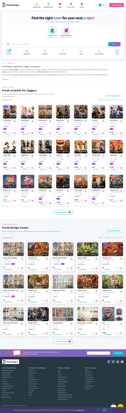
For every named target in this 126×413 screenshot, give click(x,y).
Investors (88, 384)
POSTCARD (56, 329)
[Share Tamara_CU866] (96, 258)
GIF (117, 54)
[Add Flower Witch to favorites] (10, 168)
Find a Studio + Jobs (8, 393)
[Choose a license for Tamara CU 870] (121, 200)
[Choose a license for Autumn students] (50, 133)
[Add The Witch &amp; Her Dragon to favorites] (117, 133)
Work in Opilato (89, 386)
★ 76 (54, 326)
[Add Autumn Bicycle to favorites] (117, 168)
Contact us (88, 388)
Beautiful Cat (60, 120)
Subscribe (118, 353)
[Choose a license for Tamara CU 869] (46, 333)
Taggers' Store (6, 372)
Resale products (99, 54)
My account (32, 370)
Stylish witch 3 (96, 155)
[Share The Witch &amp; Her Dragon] (121, 121)
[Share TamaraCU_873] (96, 291)
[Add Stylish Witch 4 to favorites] (99, 203)
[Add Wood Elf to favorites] (64, 168)
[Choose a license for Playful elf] (85, 168)
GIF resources (53, 75)
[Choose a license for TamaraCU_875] (121, 268)
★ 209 (111, 159)
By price (121, 99)
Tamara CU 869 (32, 323)
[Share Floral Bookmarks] (71, 323)
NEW (7, 106)
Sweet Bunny (25, 120)
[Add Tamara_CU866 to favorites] (92, 268)
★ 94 (22, 124)
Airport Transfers (63, 399)
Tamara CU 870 (114, 190)
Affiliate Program (63, 381)
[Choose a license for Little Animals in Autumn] (14, 133)
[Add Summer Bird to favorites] (46, 203)
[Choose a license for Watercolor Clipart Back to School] (22, 333)
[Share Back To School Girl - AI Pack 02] (22, 291)
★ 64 (29, 294)
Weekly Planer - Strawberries (86, 323)
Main (3, 63)
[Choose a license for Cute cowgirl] (85, 200)
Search (114, 44)
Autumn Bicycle (114, 155)
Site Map (31, 390)
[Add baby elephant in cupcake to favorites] (28, 200)
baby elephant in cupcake (25, 190)
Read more (80, 410)
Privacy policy (89, 377)
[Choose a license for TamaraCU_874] (46, 301)
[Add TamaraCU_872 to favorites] (117, 301)
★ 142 (75, 124)
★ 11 (29, 261)
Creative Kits (27, 54)
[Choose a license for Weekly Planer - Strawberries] (96, 333)
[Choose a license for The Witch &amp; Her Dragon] (121, 133)
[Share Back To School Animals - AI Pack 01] (22, 258)
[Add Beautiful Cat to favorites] (64, 133)
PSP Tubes (9, 54)
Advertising (5, 384)
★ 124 (40, 124)
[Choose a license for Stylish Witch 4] (103, 203)
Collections (61, 379)
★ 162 (4, 159)
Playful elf (77, 155)
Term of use (88, 375)
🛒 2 (96, 159)
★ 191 (93, 124)
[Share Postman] (103, 121)
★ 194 (22, 194)
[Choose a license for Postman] (103, 133)
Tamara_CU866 (82, 258)
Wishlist (31, 375)
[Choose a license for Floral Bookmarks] (71, 333)
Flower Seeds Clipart (59, 290)
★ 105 (103, 294)
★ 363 (103, 326)
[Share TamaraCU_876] (46, 258)
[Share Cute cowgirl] (85, 191)
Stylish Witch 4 (96, 190)
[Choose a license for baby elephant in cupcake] (32, 200)
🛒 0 (24, 124)
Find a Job (5, 395)
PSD (104, 329)
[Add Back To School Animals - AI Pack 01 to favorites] (18, 268)
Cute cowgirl (78, 190)
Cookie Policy (89, 379)
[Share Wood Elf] (68, 156)
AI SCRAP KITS (32, 264)
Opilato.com (61, 388)
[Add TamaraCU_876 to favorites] (42, 268)
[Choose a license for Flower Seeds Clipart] (71, 301)
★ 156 (40, 159)
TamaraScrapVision (115, 191)
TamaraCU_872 (106, 290)
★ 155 (111, 124)
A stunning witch (43, 155)
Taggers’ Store (6, 72)
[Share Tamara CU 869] (46, 323)
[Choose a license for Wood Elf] (68, 168)
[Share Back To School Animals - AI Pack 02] (71, 258)
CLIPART (55, 296)
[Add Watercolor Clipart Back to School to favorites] (18, 333)
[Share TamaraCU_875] (121, 258)
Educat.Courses (62, 393)
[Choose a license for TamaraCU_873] (96, 301)
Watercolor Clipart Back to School (11, 323)
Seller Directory (62, 377)
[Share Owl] (121, 323)
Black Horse (59, 190)
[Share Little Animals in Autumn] (14, 121)
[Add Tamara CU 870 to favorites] (117, 200)
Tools (3, 379)
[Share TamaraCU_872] (121, 291)
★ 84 (78, 294)
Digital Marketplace (43, 72)
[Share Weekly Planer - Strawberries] (96, 323)
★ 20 (4, 124)
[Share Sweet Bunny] (32, 121)
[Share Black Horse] (68, 191)
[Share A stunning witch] (50, 156)
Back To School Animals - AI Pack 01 (11, 258)
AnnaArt (6, 122)
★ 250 (40, 194)
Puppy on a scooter (7, 190)
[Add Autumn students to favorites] (46, 133)
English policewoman (25, 155)
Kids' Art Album (6, 397)
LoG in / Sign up (116, 5)
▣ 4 (62, 124)
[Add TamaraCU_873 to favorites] (92, 301)
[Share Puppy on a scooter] (14, 191)
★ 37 (4, 294)
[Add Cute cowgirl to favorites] (81, 200)
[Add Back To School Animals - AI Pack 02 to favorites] (67, 268)
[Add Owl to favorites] (117, 333)
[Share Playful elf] (85, 156)
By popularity (114, 99)
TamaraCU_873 (82, 290)
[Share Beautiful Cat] (68, 121)
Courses (4, 381)
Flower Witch (7, 155)
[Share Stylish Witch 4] (103, 191)
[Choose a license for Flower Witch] (14, 168)
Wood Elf (59, 155)
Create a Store (33, 384)
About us (87, 370)
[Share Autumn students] (50, 121)
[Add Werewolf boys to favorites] (81, 133)
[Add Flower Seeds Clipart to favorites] (67, 301)
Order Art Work (6, 388)
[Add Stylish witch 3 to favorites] (99, 168)
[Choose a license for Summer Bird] (50, 203)
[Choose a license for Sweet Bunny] (32, 133)
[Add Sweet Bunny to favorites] (28, 133)
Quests (31, 395)
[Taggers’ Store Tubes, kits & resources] (52, 30)
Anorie (55, 292)
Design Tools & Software (65, 395)
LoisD (55, 324)
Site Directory (62, 386)
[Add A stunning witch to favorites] (46, 168)
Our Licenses (32, 386)
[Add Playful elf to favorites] (81, 168)
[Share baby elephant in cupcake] (32, 191)
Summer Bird (42, 190)
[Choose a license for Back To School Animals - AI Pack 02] (71, 268)
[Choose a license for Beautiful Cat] (68, 133)
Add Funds (32, 377)
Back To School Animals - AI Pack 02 (61, 258)
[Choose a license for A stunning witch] (50, 168)
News (30, 393)
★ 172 (22, 159)
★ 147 (57, 124)
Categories (61, 384)
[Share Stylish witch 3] (103, 156)
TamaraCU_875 (106, 258)
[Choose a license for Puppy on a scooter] (14, 200)
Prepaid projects (7, 377)
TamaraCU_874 (32, 290)
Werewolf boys (78, 120)
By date (107, 99)
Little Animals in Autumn (7, 120)
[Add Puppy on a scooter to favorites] (10, 200)
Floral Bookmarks (58, 323)
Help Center (32, 381)
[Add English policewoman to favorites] (28, 168)
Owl (103, 323)
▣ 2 (27, 124)
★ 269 (111, 194)
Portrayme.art (62, 390)
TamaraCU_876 (32, 258)
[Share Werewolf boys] (85, 121)
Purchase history (34, 379)
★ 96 (4, 326)
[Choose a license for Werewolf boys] (85, 133)
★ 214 (75, 159)
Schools (4, 390)
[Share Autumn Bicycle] (121, 156)
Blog (59, 370)
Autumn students (43, 120)
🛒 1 (7, 124)
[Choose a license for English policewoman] (32, 168)
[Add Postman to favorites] (99, 133)
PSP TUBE (6, 126)
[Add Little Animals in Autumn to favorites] (10, 133)
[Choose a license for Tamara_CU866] (96, 268)
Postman (94, 120)
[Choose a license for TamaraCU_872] (121, 301)
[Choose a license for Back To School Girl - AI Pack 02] (22, 301)
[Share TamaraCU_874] (46, 291)
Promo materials (34, 388)
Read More (5, 79)
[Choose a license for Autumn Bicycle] (121, 168)
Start (81, 54)
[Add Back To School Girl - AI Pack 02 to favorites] (18, 301)
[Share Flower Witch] (14, 156)
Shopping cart (33, 372)
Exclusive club (6, 375)
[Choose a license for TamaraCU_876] (46, 268)
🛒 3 (106, 261)
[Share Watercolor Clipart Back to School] (22, 323)
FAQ (59, 372)
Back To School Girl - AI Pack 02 (11, 290)
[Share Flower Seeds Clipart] (71, 291)
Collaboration (89, 381)
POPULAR (61, 141)
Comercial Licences (7, 386)
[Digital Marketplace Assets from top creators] (66, 30)
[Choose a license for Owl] (121, 333)
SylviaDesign (7, 259)
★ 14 (54, 261)
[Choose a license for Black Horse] (68, 203)
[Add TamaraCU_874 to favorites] (42, 301)
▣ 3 (9, 124)
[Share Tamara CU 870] (121, 191)
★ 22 (103, 261)
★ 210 (93, 159)
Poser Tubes (63, 54)
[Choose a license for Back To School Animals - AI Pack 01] (22, 268)
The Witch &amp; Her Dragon (114, 120)
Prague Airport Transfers (65, 397)
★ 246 (75, 194)
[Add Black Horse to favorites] (64, 203)
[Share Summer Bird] (50, 191)
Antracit (6, 191)
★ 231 (57, 159)
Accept (105, 410)
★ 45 (4, 261)
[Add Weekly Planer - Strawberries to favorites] (92, 333)
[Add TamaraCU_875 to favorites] (117, 268)
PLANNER (80, 329)
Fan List (60, 375)
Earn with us (88, 372)
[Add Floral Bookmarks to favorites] (67, 333)
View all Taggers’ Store (114, 96)
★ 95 (29, 326)
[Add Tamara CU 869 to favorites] (42, 333)
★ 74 (54, 294)
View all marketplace (114, 231)
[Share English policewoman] (32, 156)
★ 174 (4, 194)
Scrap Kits (45, 54)
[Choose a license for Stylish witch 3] (103, 168)
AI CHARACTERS (7, 296)
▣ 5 (34, 326)
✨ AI (5, 128)
